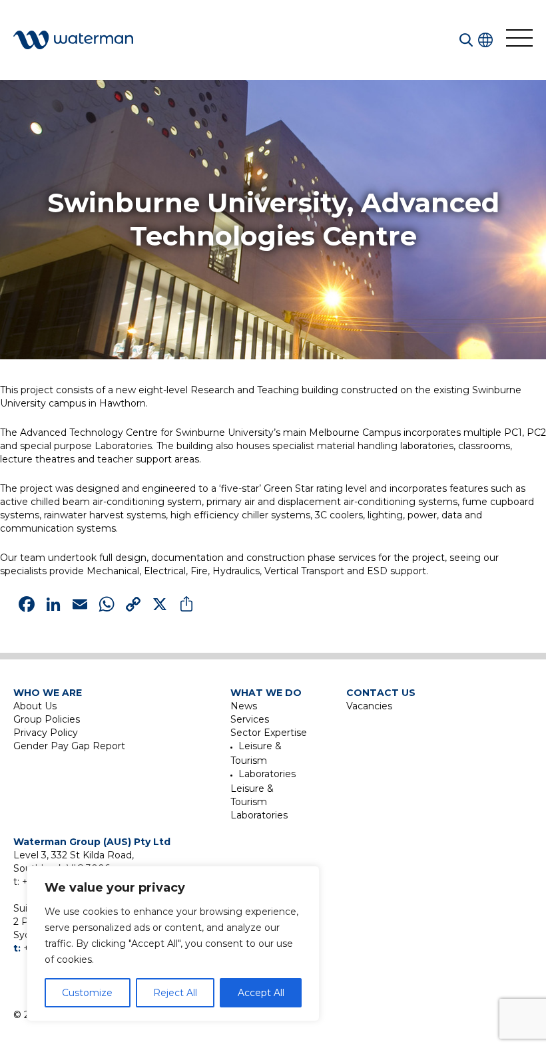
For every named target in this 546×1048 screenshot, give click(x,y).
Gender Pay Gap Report (69, 746)
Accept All (261, 993)
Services (249, 719)
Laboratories (267, 774)
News (243, 706)
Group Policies (46, 719)
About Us (35, 706)
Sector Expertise (268, 733)
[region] (173, 943)
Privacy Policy (45, 733)
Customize (87, 993)
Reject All (175, 993)
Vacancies (369, 706)
